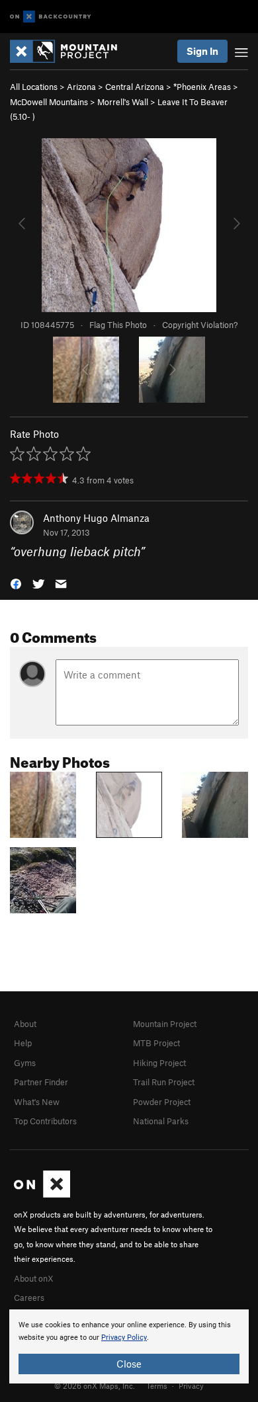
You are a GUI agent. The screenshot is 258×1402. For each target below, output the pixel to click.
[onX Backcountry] (50, 17)
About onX (34, 1278)
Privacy (191, 1385)
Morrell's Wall (122, 102)
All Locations (34, 86)
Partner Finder (41, 1082)
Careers (29, 1297)
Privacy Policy (124, 1337)
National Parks (161, 1121)
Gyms (25, 1062)
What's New (37, 1101)
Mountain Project (164, 1023)
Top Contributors (45, 1121)
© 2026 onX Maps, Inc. (94, 1385)
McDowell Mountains (49, 102)
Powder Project (162, 1101)
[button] (16, 583)
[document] (129, 1346)
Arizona (81, 86)
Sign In (202, 51)
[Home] (70, 51)
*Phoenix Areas (202, 86)
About (25, 1023)
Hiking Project (159, 1062)
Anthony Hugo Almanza (96, 518)
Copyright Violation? (199, 324)
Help (23, 1043)
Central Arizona (134, 86)
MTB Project (156, 1043)
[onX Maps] (42, 1194)
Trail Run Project (163, 1082)
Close (129, 1364)
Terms (156, 1385)
